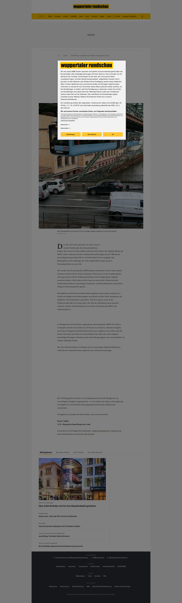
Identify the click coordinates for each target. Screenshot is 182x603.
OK (113, 134)
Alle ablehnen (92, 134)
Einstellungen (70, 134)
